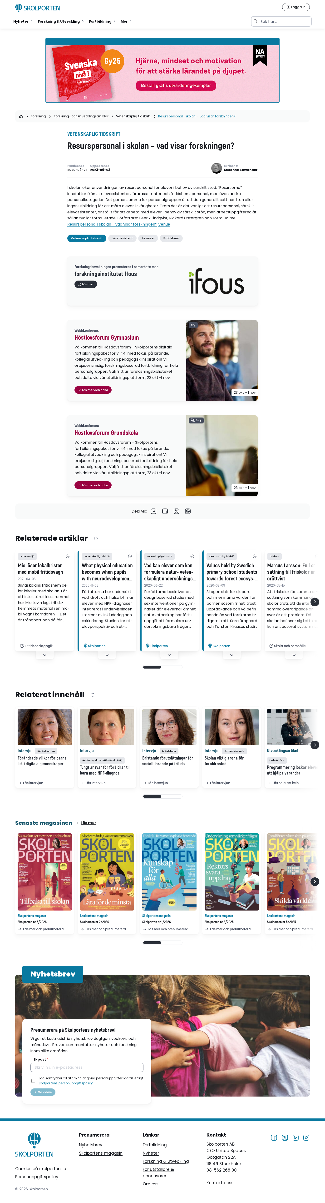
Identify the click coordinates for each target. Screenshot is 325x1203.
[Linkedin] (165, 511)
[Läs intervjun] (45, 727)
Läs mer (88, 822)
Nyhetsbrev (90, 1145)
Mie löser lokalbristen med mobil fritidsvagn (40, 569)
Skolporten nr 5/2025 (281, 922)
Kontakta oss (220, 1183)
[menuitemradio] (23, 21)
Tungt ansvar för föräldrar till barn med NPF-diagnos (105, 770)
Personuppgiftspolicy (36, 1177)
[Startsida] (21, 116)
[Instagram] (306, 1137)
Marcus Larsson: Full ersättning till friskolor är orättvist (292, 572)
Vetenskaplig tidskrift (133, 116)
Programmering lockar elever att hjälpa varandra (293, 770)
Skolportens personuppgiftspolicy (66, 1083)
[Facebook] (153, 511)
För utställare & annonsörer (158, 1173)
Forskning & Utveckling (166, 1161)
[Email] (188, 511)
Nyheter (151, 1153)
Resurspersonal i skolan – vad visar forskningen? (112, 224)
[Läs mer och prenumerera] (45, 872)
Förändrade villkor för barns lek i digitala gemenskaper (42, 761)
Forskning (38, 116)
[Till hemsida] (34, 1145)
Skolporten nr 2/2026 (94, 922)
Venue (164, 224)
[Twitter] (176, 511)
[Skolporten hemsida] (38, 8)
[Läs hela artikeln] (294, 727)
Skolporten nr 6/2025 (219, 922)
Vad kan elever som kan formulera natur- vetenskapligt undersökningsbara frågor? (169, 572)
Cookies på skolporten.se (40, 1169)
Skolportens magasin (101, 1153)
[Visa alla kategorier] (67, 556)
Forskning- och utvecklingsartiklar (81, 116)
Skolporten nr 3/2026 (32, 922)
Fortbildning (155, 1145)
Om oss (150, 1184)
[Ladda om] (95, 538)
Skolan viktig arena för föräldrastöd (224, 761)
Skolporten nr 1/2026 (156, 922)
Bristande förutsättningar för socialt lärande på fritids (167, 761)
